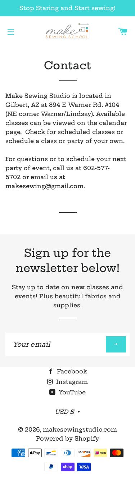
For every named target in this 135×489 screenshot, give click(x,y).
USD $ (64, 411)
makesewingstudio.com (80, 429)
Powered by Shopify (67, 438)
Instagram (71, 381)
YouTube (71, 392)
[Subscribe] (116, 344)
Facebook (71, 371)
